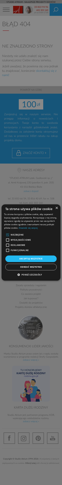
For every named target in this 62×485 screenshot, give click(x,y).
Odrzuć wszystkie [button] (31, 266)
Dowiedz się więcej (28, 227)
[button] (31, 274)
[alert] (31, 242)
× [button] (56, 208)
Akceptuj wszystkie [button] (31, 258)
